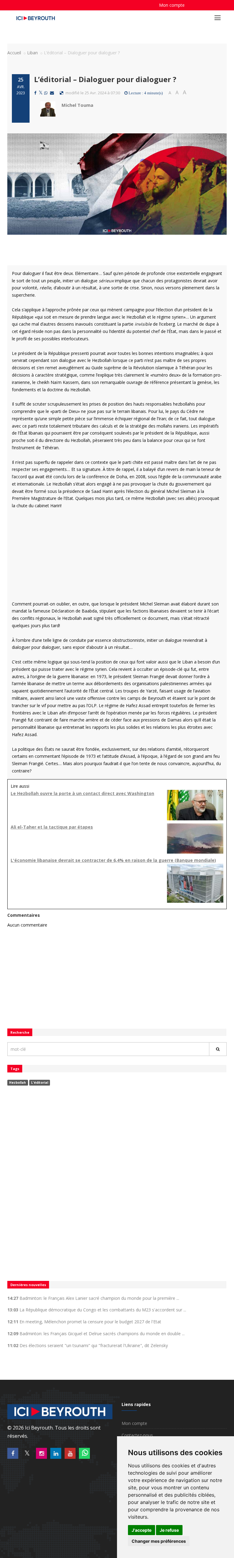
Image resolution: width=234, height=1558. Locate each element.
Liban (32, 53)
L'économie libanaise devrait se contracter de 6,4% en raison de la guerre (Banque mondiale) (113, 860)
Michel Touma (77, 105)
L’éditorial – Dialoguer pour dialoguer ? (107, 79)
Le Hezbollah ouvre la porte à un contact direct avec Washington (82, 793)
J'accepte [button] (141, 1530)
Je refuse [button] (169, 1530)
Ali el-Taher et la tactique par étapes (52, 827)
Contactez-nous (137, 1435)
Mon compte (172, 5)
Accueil (14, 53)
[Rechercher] (218, 1049)
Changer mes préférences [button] (159, 1541)
